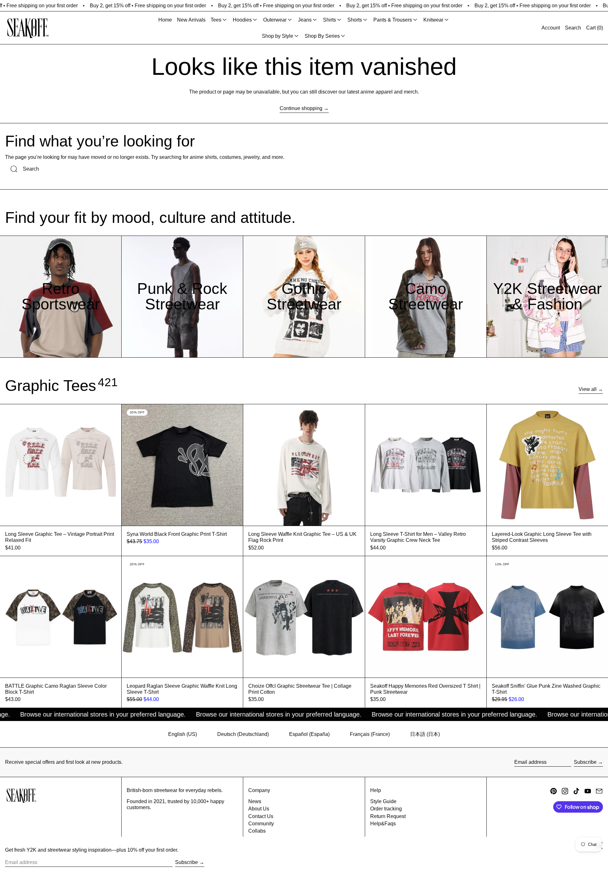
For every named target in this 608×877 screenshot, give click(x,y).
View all (588, 389)
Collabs (257, 831)
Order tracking (386, 808)
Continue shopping (301, 108)
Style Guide (383, 801)
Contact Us (260, 816)
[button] (573, 27)
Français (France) (370, 734)
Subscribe (585, 762)
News (254, 801)
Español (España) (309, 734)
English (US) (182, 734)
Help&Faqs (383, 823)
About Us (258, 808)
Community (261, 823)
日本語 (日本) (425, 734)
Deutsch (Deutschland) (243, 734)
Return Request (388, 816)
